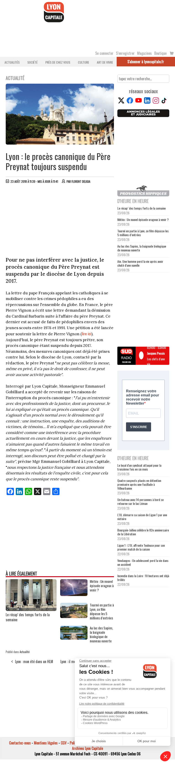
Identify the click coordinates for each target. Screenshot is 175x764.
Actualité (25, 651)
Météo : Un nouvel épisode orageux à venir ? (143, 219)
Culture (83, 62)
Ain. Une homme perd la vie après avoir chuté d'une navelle (140, 263)
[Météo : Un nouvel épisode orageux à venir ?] (74, 594)
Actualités (12, 62)
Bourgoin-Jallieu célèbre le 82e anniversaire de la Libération (143, 532)
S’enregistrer (125, 53)
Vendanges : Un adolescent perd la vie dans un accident (142, 562)
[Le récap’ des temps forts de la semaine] (31, 609)
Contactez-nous (20, 743)
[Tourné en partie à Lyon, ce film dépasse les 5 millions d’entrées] (74, 616)
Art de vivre (105, 62)
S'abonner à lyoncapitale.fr (145, 61)
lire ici (86, 333)
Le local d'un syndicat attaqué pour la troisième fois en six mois (139, 467)
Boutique (160, 53)
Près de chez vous (57, 62)
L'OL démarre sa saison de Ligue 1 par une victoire (142, 517)
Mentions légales (46, 743)
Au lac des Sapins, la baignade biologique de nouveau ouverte (141, 248)
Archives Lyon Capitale (87, 748)
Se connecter (104, 53)
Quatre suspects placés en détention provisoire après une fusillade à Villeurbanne (139, 484)
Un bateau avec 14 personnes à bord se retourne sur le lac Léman (140, 501)
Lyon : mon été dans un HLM (34, 661)
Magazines (144, 53)
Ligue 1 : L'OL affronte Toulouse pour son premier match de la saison (141, 547)
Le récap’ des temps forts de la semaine (28, 617)
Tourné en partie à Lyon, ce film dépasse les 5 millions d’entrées (143, 233)
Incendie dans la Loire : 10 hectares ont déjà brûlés (143, 577)
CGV (64, 743)
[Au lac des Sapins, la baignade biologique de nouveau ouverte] (74, 638)
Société (32, 62)
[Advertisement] (60, 221)
